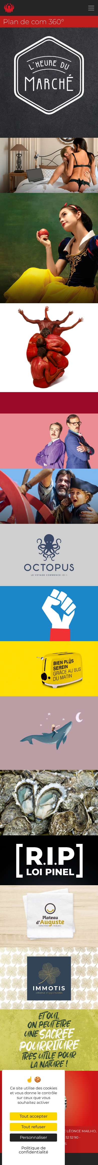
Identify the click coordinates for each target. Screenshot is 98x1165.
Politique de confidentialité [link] (33, 1150)
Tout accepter (33, 1116)
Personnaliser (33, 1137)
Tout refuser (33, 1126)
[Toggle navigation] (91, 8)
